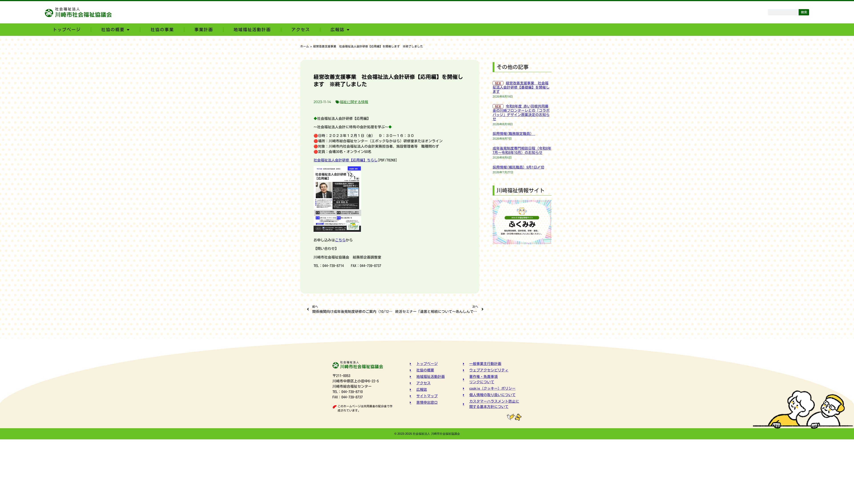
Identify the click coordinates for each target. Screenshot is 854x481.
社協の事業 (162, 29)
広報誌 (337, 29)
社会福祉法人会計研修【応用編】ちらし (346, 160)
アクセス (300, 29)
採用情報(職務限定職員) (514, 133)
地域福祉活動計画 (252, 29)
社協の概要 (113, 29)
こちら (340, 240)
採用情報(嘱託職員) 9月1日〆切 (518, 167)
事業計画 (203, 29)
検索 (804, 12)
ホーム (304, 46)
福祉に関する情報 (354, 102)
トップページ (67, 29)
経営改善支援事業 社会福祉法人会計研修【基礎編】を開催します (521, 87)
